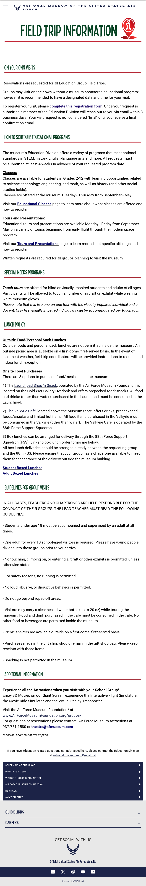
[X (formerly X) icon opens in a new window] (63, 872)
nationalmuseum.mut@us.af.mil (74, 755)
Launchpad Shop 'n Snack (35, 385)
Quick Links (14, 812)
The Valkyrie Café (21, 411)
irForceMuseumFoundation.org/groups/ (48, 715)
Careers (12, 822)
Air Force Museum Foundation (24, 784)
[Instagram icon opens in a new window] (73, 872)
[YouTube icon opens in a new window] (83, 872)
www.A (9, 715)
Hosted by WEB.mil (73, 881)
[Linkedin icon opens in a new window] (93, 872)
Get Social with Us (73, 840)
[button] (6, 7)
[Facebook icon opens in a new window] (53, 872)
